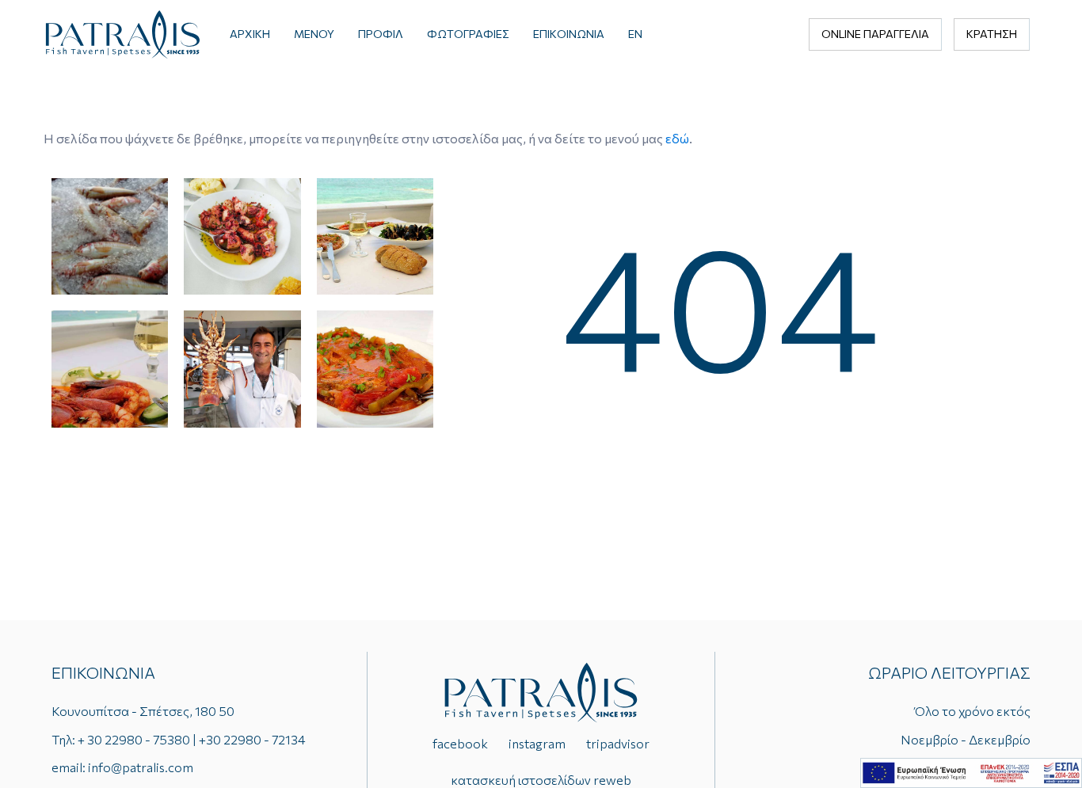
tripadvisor (618, 743)
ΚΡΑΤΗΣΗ (991, 33)
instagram (537, 743)
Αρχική (250, 33)
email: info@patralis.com (122, 767)
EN (635, 33)
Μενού (314, 33)
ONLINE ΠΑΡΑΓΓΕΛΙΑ (875, 33)
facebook (460, 743)
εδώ (677, 138)
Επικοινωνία (568, 33)
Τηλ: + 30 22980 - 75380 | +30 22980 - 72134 (178, 739)
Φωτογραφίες (468, 33)
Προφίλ (380, 33)
